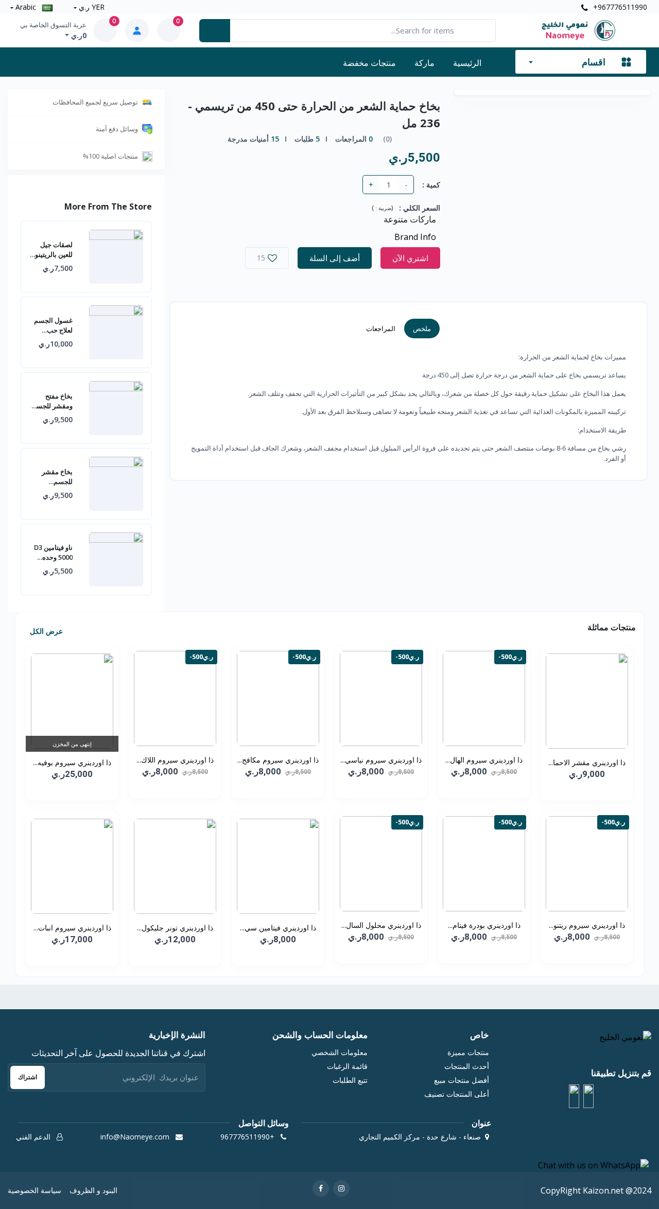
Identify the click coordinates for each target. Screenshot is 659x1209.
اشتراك (27, 1077)
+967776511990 (619, 7)
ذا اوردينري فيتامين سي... (278, 927)
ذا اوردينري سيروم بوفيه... (72, 762)
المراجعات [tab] (380, 328)
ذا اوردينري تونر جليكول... (175, 927)
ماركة (424, 62)
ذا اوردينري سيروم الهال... (484, 760)
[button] (588, 1096)
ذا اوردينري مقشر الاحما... (587, 762)
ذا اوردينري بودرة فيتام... (484, 925)
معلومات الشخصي (339, 1052)
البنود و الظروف (93, 1190)
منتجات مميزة (468, 1052)
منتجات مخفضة (369, 62)
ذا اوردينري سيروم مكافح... (278, 760)
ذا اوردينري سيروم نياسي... (381, 760)
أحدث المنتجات (466, 1066)
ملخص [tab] (422, 328)
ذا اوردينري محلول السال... (381, 925)
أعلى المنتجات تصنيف (456, 1094)
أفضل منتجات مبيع (461, 1080)
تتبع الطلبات (350, 1080)
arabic (25, 7)
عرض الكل (45, 631)
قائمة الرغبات (347, 1066)
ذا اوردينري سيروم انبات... (72, 927)
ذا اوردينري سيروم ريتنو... (587, 925)
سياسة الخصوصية (34, 1190)
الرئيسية (467, 62)
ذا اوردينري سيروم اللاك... (175, 760)
